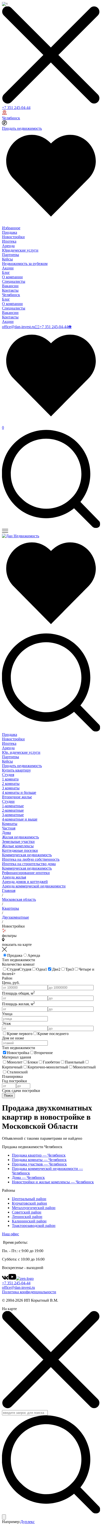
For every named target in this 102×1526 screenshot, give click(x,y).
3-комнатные (13, 815)
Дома (6, 832)
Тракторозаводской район (33, 1225)
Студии (8, 801)
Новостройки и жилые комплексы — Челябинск (53, 1182)
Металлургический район (33, 1208)
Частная (8, 828)
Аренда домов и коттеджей (25, 881)
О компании (12, 277)
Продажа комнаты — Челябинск (39, 1160)
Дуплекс (27, 1522)
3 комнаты (11, 788)
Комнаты (9, 824)
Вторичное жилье (17, 797)
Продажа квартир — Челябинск (39, 1155)
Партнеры (10, 255)
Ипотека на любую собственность (30, 859)
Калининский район (29, 1221)
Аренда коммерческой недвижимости (34, 886)
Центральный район (29, 1199)
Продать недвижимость (22, 128)
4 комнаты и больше (19, 792)
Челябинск (11, 118)
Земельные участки (18, 841)
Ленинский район (27, 1217)
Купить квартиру (16, 770)
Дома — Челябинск (28, 1177)
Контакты (10, 290)
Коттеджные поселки (20, 850)
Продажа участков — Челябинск (39, 1164)
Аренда (8, 246)
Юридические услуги (20, 250)
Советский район (26, 1212)
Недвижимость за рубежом (25, 263)
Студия (8, 775)
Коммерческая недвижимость (27, 855)
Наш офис (10, 1234)
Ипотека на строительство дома (29, 864)
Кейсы (7, 259)
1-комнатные (13, 806)
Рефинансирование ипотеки (26, 873)
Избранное (11, 228)
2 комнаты (11, 783)
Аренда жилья (14, 877)
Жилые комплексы (18, 846)
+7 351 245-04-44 (16, 107)
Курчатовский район (29, 1203)
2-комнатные (13, 810)
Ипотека (9, 241)
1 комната (10, 779)
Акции (8, 268)
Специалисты (13, 281)
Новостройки (13, 237)
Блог (6, 272)
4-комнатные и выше (19, 819)
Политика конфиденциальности (29, 1292)
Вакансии (10, 286)
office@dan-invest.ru (18, 327)
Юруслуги (21, 752)
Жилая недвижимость (20, 837)
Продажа (9, 232)
